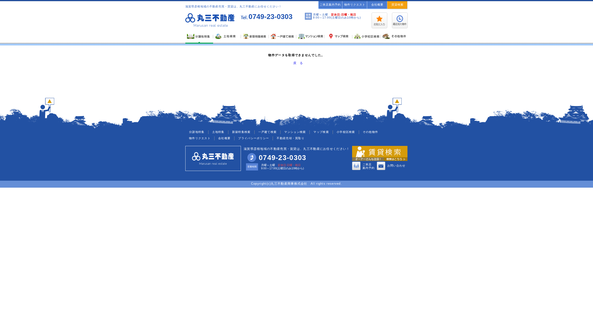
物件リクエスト (354, 4)
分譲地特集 (197, 132)
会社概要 (377, 4)
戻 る (298, 63)
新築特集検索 (241, 132)
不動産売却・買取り (290, 138)
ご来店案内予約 (330, 4)
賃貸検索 (397, 4)
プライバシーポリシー (253, 138)
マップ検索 (321, 132)
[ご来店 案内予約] (356, 169)
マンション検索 (295, 132)
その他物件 (370, 132)
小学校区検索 (346, 132)
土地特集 (218, 132)
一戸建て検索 (267, 132)
